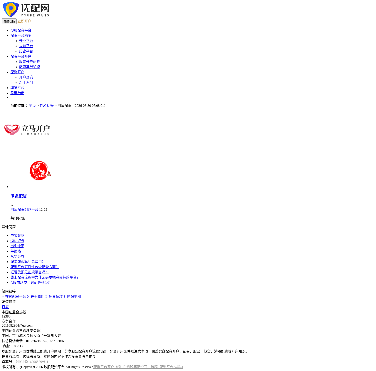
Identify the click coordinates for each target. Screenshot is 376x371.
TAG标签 (47, 105)
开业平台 (26, 41)
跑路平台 (31, 209)
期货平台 (17, 88)
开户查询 (26, 77)
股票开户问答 (29, 62)
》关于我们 (35, 296)
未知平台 (26, 46)
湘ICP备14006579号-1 (32, 362)
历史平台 (26, 51)
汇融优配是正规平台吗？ (29, 272)
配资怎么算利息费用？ (27, 262)
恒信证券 (17, 241)
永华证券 (17, 256)
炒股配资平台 (20, 30)
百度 (5, 307)
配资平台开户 (20, 56)
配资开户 (17, 72)
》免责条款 (54, 296)
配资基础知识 (29, 67)
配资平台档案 (20, 35)
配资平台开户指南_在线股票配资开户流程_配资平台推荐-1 (138, 367)
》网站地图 (72, 296)
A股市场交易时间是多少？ (30, 282)
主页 (32, 105)
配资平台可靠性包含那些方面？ (34, 267)
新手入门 (26, 82)
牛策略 (15, 251)
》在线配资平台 (14, 296)
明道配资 (18, 196)
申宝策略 (17, 235)
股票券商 (17, 93)
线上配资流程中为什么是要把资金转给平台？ (45, 277)
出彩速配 (17, 246)
